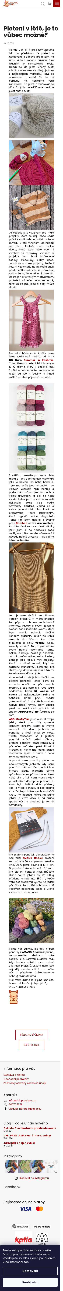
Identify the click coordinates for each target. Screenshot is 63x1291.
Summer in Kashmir (38, 360)
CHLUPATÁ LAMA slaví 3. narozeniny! (27, 1135)
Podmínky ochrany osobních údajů (25, 1083)
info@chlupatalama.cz (23, 1100)
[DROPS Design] (21, 1226)
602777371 (15, 1104)
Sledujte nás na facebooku (25, 1109)
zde (26, 1262)
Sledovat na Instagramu (34, 1178)
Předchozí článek (31, 1035)
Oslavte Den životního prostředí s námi (30, 1128)
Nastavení (30, 1271)
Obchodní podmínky (16, 1079)
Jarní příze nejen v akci (19, 1143)
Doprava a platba (14, 1075)
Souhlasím (30, 1282)
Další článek (32, 1045)
